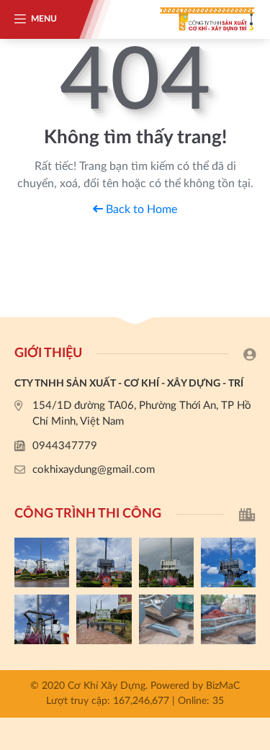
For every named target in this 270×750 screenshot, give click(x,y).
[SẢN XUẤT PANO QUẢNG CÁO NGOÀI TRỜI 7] (166, 619)
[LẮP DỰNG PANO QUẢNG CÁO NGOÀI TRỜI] (103, 619)
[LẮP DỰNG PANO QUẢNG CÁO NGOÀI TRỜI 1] (41, 619)
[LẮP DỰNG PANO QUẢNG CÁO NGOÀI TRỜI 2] (228, 562)
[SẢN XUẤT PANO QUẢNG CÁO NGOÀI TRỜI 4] (103, 562)
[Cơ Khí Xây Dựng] (198, 19)
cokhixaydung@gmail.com (93, 469)
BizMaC (223, 686)
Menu (44, 18)
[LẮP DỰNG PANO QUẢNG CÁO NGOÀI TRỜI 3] (166, 562)
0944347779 (64, 445)
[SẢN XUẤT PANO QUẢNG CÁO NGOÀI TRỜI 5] (41, 562)
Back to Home (140, 209)
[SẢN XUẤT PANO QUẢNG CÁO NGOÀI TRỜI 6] (228, 619)
